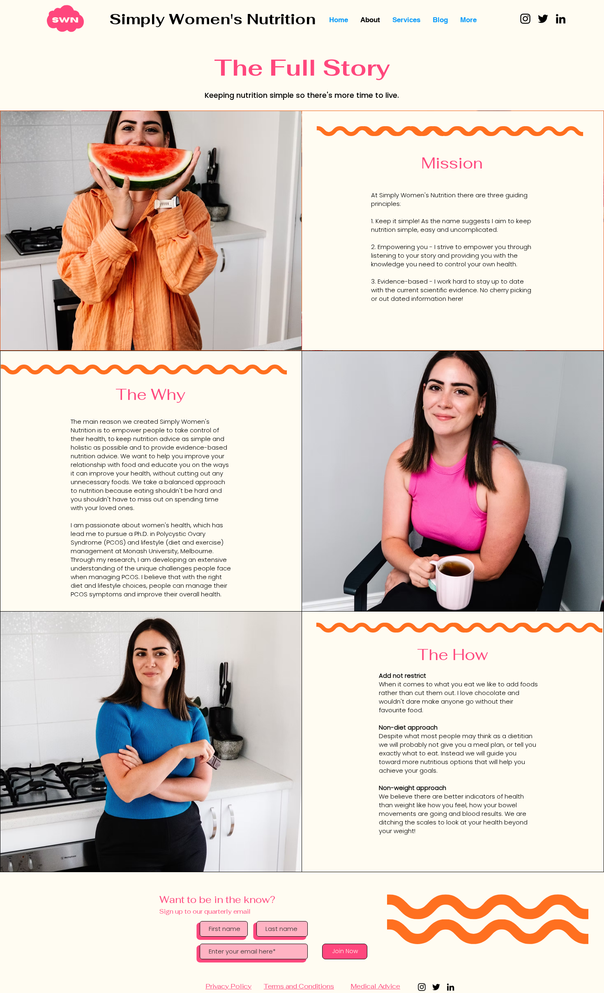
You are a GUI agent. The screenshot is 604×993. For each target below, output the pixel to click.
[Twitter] (543, 18)
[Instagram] (525, 18)
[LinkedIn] (560, 18)
